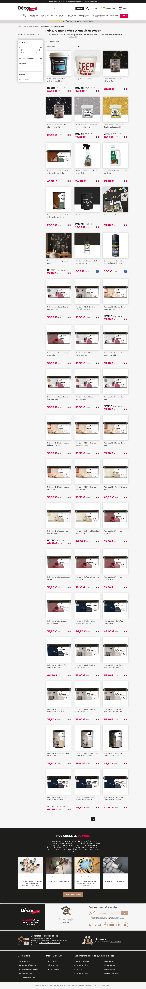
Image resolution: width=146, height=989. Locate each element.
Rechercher (79, 8)
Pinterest (118, 924)
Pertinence (63, 46)
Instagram (125, 924)
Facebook (105, 924)
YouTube (111, 924)
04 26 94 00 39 (48, 938)
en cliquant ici (115, 942)
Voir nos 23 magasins (90, 1)
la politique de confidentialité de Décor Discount (108, 919)
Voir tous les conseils (73, 894)
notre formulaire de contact (49, 943)
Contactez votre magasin (40, 945)
